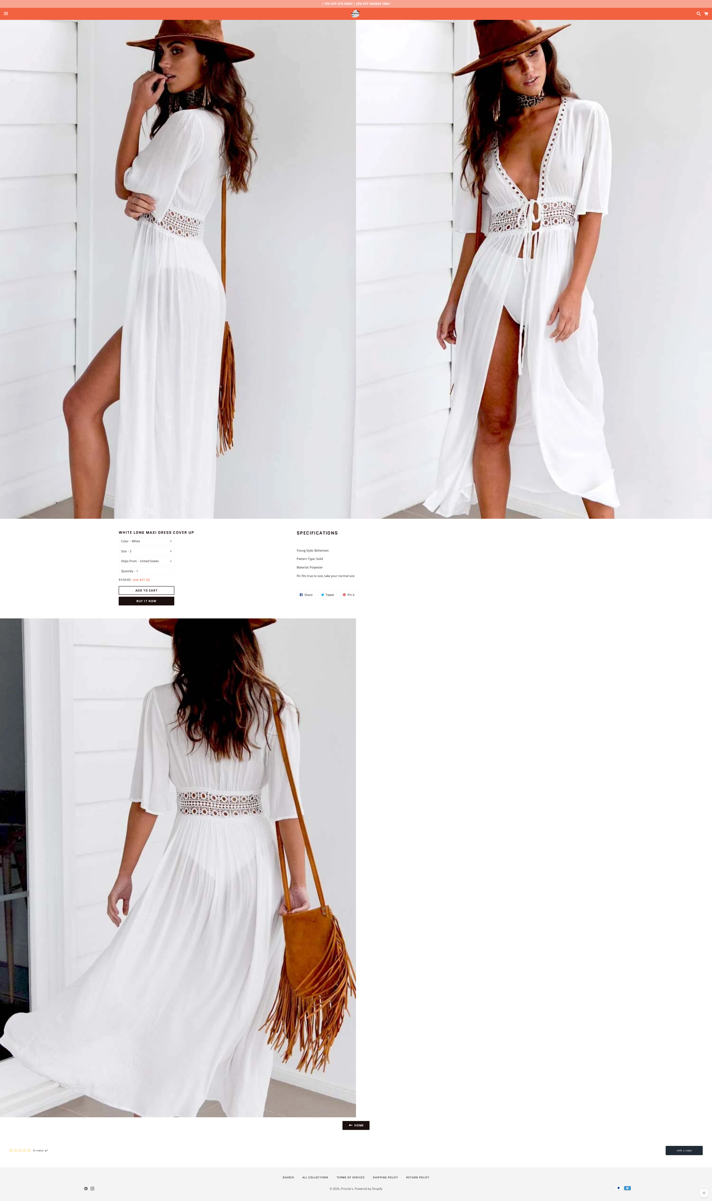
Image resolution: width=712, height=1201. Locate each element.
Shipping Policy (385, 1177)
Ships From (129, 561)
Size (124, 551)
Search (288, 1177)
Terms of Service (351, 1177)
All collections (315, 1177)
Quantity (127, 571)
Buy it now (146, 601)
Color (125, 541)
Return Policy (417, 1177)
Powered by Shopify (368, 1189)
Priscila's (347, 1189)
